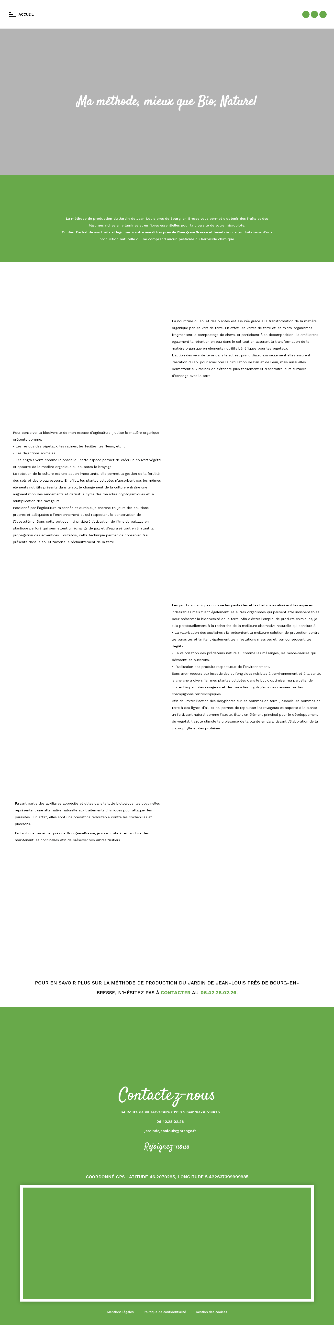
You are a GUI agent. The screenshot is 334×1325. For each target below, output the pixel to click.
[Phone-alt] (314, 14)
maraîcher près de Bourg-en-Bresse (176, 232)
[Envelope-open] (323, 14)
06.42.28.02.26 (218, 992)
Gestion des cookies (211, 1312)
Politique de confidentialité (165, 1312)
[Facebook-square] (306, 14)
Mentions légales (120, 1312)
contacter (175, 992)
